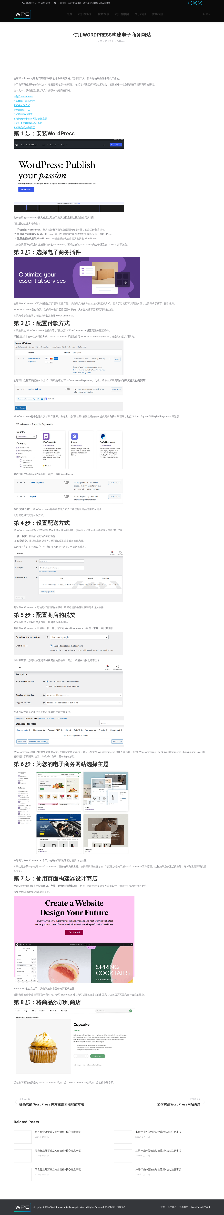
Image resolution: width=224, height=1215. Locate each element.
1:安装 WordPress (23, 96)
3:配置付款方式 (22, 105)
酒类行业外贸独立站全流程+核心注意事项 (58, 1150)
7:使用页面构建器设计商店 (28, 123)
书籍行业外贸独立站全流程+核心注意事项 (158, 1131)
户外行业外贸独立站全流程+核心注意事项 (158, 1169)
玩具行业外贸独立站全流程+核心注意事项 (58, 1131)
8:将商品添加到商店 (24, 127)
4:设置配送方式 (22, 109)
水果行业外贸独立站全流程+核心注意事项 (158, 1150)
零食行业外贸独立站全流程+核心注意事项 (58, 1169)
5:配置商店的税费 (23, 114)
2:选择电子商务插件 (24, 101)
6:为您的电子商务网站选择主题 (30, 118)
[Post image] (23, 1137)
